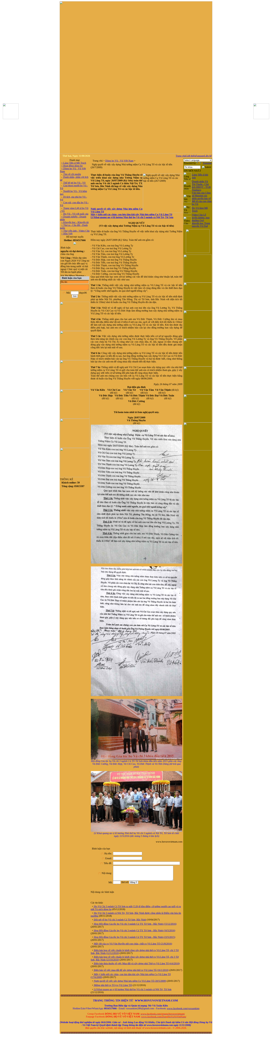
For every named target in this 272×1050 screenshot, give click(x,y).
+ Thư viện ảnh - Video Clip (75, 230)
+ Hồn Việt (66, 233)
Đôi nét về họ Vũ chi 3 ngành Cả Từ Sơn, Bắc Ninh (119, 919)
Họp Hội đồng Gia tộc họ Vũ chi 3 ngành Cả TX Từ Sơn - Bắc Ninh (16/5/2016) (134, 930)
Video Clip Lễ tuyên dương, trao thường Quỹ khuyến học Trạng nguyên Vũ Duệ (201, 220)
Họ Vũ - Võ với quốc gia (75, 213)
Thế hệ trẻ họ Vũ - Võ (74, 182)
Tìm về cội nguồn (72, 174)
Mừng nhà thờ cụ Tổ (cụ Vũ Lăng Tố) (112, 985)
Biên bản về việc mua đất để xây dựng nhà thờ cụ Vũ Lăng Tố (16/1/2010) (131, 970)
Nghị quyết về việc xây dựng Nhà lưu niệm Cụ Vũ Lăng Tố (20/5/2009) (129, 981)
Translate (207, 163)
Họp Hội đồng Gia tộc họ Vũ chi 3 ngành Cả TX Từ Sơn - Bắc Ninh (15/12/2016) (134, 924)
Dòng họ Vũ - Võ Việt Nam (119, 160)
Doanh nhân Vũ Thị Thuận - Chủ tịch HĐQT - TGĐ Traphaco (201, 185)
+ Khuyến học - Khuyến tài (75, 222)
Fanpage (200, 155)
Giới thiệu (191, 155)
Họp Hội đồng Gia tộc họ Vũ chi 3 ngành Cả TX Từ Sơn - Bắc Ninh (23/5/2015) (134, 937)
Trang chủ (181, 155)
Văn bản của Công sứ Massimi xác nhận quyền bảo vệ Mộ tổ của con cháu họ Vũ (202, 198)
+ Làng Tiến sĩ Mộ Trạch (73, 163)
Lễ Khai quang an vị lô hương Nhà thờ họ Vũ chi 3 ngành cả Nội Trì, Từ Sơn (132, 989)
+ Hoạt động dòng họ (72, 165)
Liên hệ (208, 155)
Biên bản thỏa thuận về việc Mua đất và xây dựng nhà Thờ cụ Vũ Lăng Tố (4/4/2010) (136, 963)
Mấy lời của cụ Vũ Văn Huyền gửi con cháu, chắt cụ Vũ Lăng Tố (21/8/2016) (132, 943)
